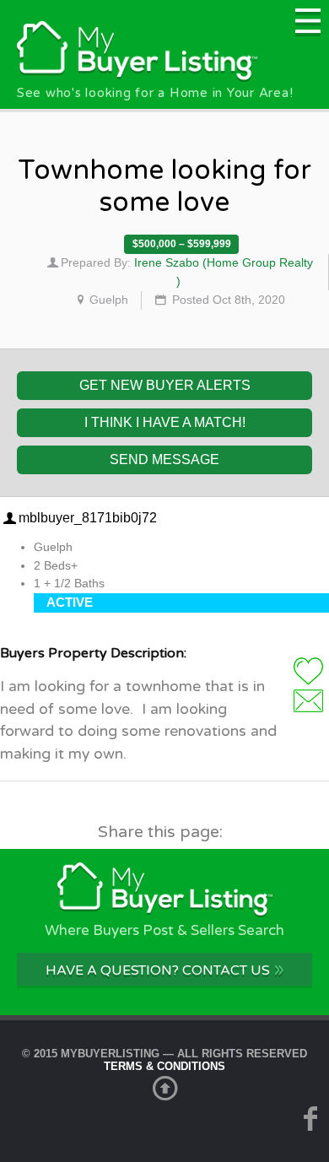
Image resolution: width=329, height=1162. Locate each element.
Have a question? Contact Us (165, 969)
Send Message (164, 459)
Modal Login (308, 671)
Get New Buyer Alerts (165, 385)
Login (308, 701)
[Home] (137, 77)
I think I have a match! (164, 422)
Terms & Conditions (164, 1066)
